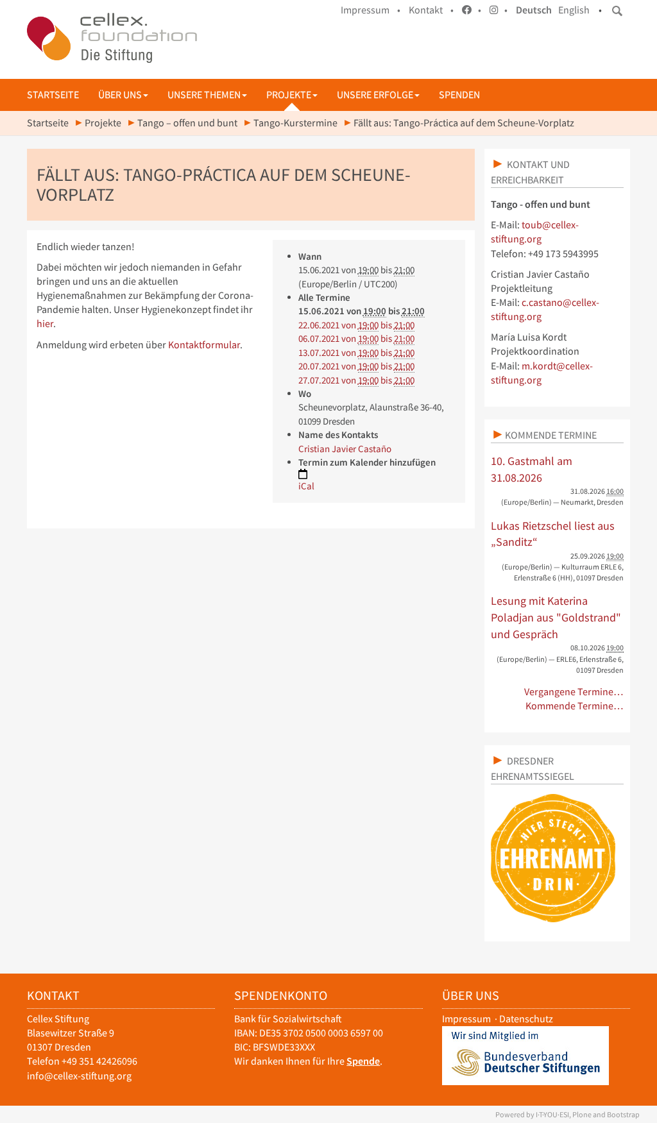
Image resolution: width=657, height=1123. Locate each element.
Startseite (53, 95)
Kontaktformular (204, 345)
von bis (356, 325)
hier (45, 323)
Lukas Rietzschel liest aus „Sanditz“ (553, 534)
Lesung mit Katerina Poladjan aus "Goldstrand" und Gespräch (556, 617)
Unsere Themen (204, 95)
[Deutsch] (112, 38)
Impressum (466, 1019)
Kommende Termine (551, 434)
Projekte (288, 95)
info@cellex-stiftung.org (79, 1076)
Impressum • (370, 10)
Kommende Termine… (574, 706)
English (574, 10)
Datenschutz (526, 1019)
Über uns (120, 95)
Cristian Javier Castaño (344, 449)
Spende (363, 1061)
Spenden (459, 95)
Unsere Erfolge (375, 95)
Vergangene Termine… (574, 692)
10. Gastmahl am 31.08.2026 (531, 469)
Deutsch (534, 10)
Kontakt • (431, 10)
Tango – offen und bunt (187, 123)
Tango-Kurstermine (295, 123)
